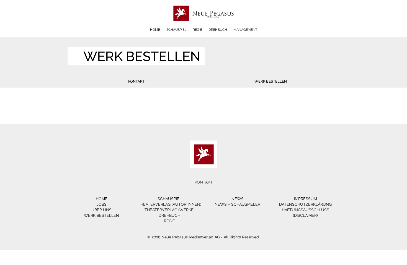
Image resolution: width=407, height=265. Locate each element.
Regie (197, 30)
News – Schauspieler (237, 204)
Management (245, 30)
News (237, 199)
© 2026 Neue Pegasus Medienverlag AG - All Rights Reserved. (203, 237)
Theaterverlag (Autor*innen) (169, 204)
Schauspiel (176, 30)
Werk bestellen (270, 81)
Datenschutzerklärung (305, 204)
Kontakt (136, 81)
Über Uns (101, 210)
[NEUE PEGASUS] (203, 26)
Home (155, 30)
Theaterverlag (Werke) (170, 210)
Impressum (305, 199)
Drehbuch (217, 30)
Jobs (102, 204)
